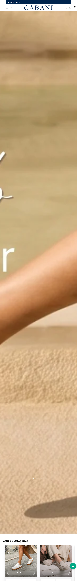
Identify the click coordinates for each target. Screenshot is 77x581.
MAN (18, 2)
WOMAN (11, 2)
